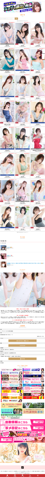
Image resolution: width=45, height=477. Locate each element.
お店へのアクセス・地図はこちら (22, 340)
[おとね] (7, 69)
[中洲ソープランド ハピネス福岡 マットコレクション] (33, 395)
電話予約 (30, 476)
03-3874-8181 (22, 345)
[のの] (7, 42)
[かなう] (22, 121)
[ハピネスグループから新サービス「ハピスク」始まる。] (22, 11)
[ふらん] (7, 174)
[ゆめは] (22, 147)
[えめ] (38, 226)
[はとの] (7, 226)
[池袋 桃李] (33, 376)
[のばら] (38, 200)
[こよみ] (38, 42)
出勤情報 (15, 476)
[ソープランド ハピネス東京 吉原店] (22, 1)
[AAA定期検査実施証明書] (11, 418)
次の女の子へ (25, 20)
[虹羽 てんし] (7, 121)
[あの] (38, 95)
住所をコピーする (40, 336)
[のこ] (22, 226)
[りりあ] (7, 95)
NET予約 (23, 358)
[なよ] (22, 174)
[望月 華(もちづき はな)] (38, 147)
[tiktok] (22, 468)
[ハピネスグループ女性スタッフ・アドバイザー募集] (33, 413)
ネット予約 (22, 476)
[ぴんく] (22, 69)
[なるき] (7, 147)
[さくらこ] (7, 200)
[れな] (38, 121)
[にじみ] (22, 95)
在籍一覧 (7, 476)
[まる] (22, 42)
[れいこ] (22, 200)
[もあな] (38, 69)
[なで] (38, 174)
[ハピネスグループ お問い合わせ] (11, 407)
